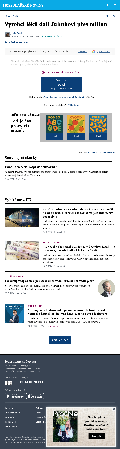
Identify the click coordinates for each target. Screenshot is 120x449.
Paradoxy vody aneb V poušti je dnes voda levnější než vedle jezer (49, 281)
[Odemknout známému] (113, 15)
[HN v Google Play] (15, 396)
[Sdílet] (106, 15)
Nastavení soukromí (45, 417)
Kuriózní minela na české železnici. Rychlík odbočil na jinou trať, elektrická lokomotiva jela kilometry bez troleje (78, 213)
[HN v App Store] (35, 396)
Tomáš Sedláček (14, 276)
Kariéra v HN (11, 422)
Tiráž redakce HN (12, 413)
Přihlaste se (73, 105)
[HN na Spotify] (39, 382)
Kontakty (9, 408)
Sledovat (82, 52)
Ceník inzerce (11, 426)
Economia (9, 417)
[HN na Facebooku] (26, 382)
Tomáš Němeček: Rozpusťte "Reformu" (31, 167)
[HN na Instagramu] (30, 382)
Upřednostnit (103, 52)
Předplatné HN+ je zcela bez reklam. (100, 152)
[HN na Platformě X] (21, 382)
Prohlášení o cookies (45, 413)
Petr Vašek (17, 33)
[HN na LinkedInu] (35, 382)
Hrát (54, 136)
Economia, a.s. (23, 366)
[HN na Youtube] (43, 382)
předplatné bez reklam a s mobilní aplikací (63, 97)
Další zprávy (60, 340)
